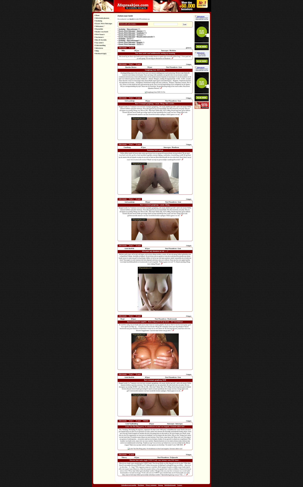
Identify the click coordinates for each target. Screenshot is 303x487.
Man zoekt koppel (133, 40)
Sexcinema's (99, 37)
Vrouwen (140, 35)
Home (97, 15)
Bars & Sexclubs (101, 40)
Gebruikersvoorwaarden (128, 485)
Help (97, 51)
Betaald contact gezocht (145, 36)
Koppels (139, 42)
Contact (179, 485)
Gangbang (140, 33)
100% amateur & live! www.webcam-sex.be (202, 18)
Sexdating (98, 21)
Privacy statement (151, 485)
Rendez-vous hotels (101, 32)
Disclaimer (141, 485)
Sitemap (160, 485)
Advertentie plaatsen (102, 18)
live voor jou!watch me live (202, 55)
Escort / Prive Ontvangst (103, 23)
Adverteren (99, 48)
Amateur (140, 31)
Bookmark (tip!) (100, 53)
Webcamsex (100, 26)
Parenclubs (99, 29)
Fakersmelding (100, 45)
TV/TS (129, 38)
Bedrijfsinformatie (170, 485)
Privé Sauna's (100, 34)
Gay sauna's (99, 43)
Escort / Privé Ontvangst (127, 31)
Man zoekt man (132, 29)
